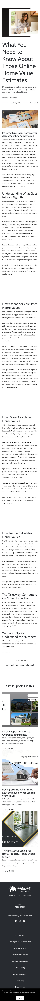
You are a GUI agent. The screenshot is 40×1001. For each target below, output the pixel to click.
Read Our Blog (20, 968)
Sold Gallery (20, 980)
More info (22, 994)
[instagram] (20, 921)
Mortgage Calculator (20, 974)
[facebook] (16, 921)
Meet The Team (20, 935)
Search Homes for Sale (20, 955)
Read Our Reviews (20, 948)
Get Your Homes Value (20, 961)
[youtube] (24, 921)
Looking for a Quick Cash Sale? (20, 942)
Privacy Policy (20, 987)
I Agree (20, 998)
